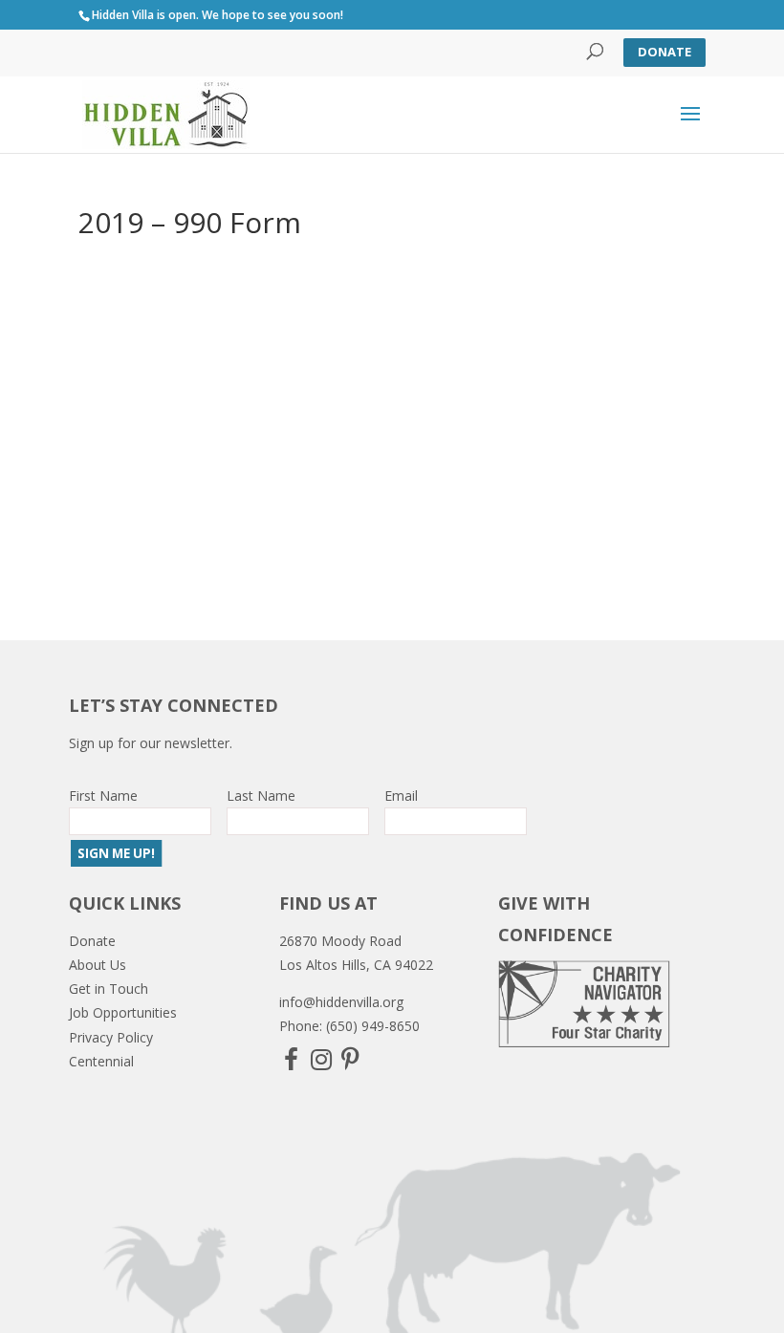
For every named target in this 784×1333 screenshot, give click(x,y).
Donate (664, 51)
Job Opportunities (123, 1012)
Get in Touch (108, 988)
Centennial (101, 1061)
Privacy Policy (111, 1037)
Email (401, 795)
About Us (97, 965)
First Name (103, 795)
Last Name (261, 795)
